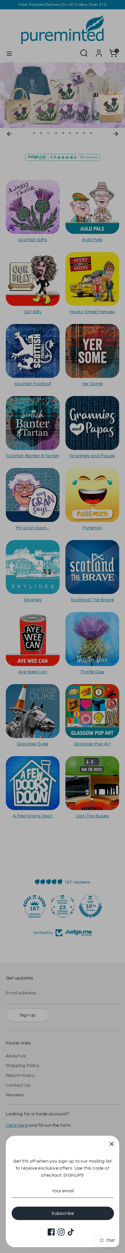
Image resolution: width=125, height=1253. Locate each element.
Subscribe (62, 1213)
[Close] (111, 1143)
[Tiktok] (70, 1232)
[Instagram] (61, 1232)
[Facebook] (51, 1232)
